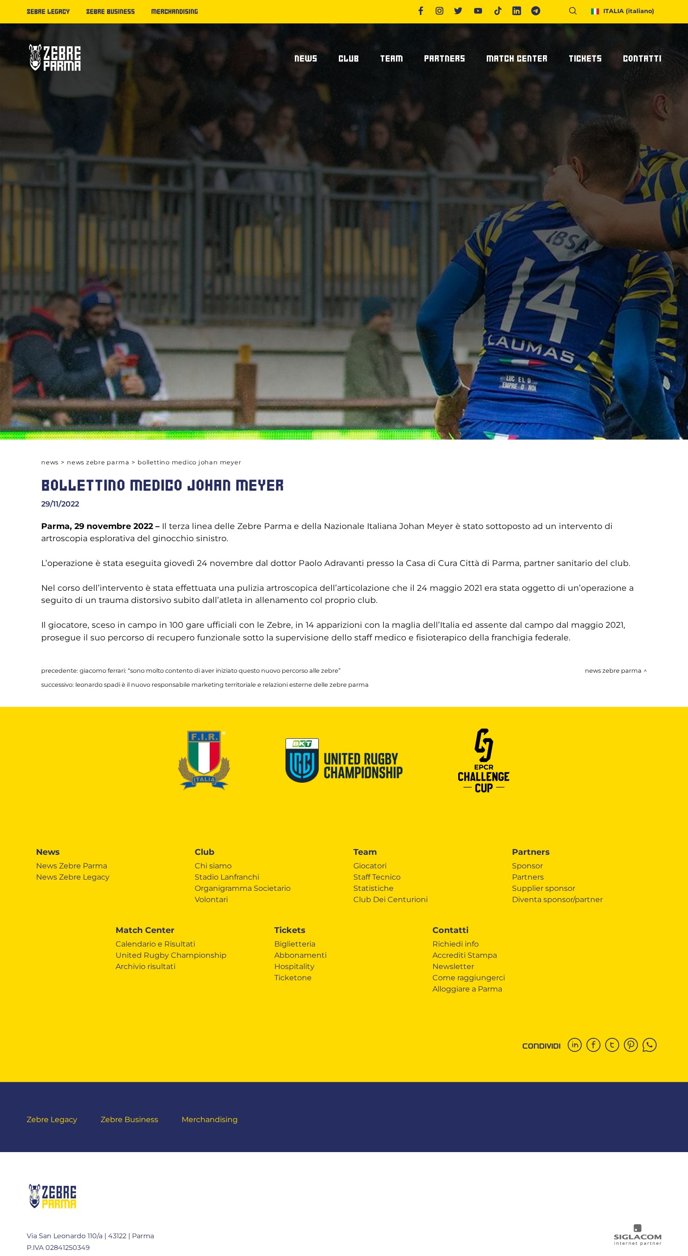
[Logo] (55, 75)
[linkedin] (577, 1046)
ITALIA (628, 11)
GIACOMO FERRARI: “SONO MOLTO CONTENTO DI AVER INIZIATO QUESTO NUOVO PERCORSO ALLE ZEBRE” (210, 670)
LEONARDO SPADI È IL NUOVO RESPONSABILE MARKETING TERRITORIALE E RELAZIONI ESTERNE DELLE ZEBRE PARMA (222, 684)
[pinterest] (633, 1046)
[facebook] (595, 1046)
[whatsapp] (652, 1046)
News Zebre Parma (98, 462)
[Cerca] (576, 12)
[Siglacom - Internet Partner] (637, 1243)
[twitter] (614, 1046)
